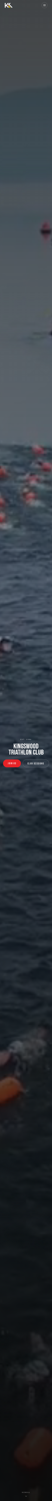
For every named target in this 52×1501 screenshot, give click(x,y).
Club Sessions (35, 763)
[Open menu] (44, 5)
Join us (12, 763)
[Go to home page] (9, 5)
